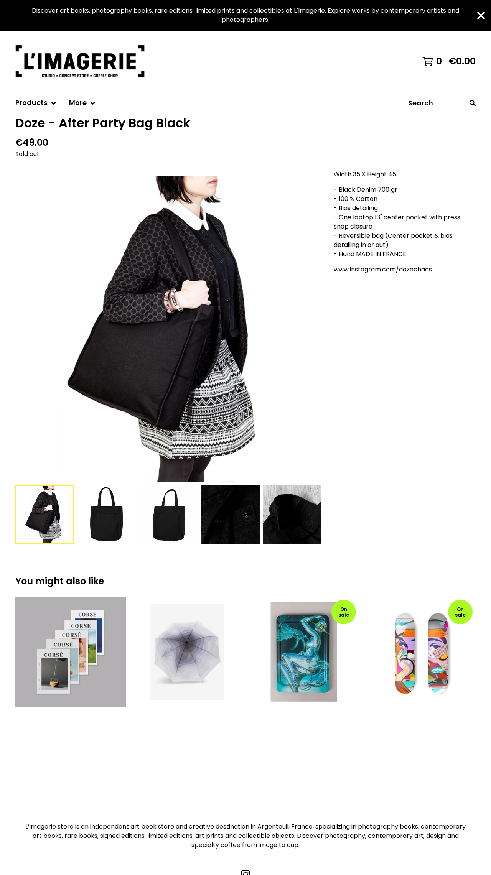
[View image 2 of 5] (106, 514)
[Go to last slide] (26, 329)
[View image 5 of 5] (292, 514)
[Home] (83, 61)
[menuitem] (36, 103)
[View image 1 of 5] (44, 514)
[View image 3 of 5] (168, 514)
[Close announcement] (481, 15)
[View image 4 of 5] (230, 514)
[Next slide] (311, 329)
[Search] (472, 103)
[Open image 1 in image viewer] (168, 329)
